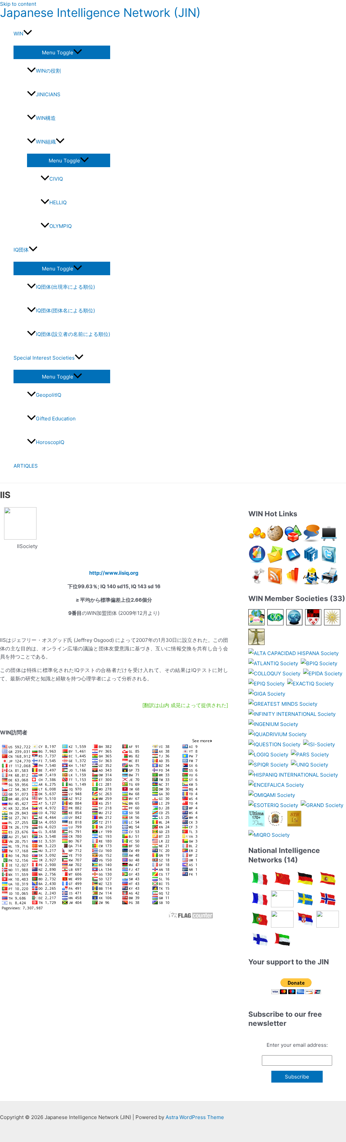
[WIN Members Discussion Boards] (329, 540)
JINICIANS (48, 94)
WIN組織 (46, 141)
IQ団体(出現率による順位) (65, 287)
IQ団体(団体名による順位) (65, 310)
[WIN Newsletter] (257, 583)
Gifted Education (56, 418)
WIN (18, 33)
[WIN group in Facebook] (311, 562)
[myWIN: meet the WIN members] (257, 540)
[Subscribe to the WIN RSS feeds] (275, 583)
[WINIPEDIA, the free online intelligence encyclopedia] (275, 540)
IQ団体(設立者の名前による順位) (73, 334)
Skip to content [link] (18, 4)
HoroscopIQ (50, 442)
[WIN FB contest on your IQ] (293, 583)
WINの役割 (48, 71)
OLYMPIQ (60, 226)
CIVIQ (56, 179)
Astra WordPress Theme (195, 1117)
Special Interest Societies (44, 358)
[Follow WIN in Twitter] (329, 562)
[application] (27, 34)
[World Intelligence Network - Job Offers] (311, 583)
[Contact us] (275, 562)
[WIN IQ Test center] (293, 540)
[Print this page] (329, 583)
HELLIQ (58, 202)
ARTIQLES (26, 466)
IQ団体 (21, 249)
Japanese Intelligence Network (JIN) (100, 12)
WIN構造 (46, 118)
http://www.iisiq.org (114, 573)
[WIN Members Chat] (311, 540)
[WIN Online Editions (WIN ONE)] (257, 562)
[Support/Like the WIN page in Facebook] (293, 562)
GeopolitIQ (48, 395)
